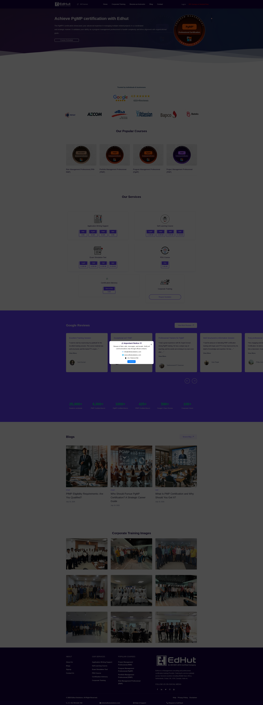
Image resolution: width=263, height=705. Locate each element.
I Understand (131, 361)
